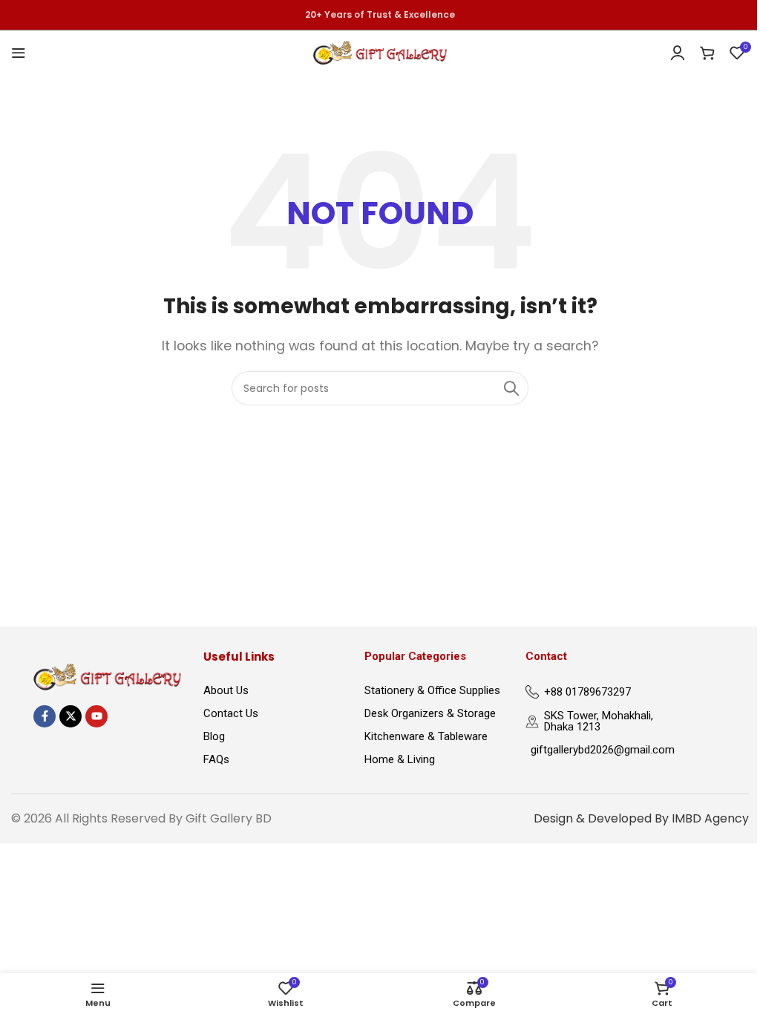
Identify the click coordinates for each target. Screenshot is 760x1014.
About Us (226, 690)
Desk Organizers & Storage (430, 713)
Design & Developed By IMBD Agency (641, 818)
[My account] (677, 53)
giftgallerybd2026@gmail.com (597, 749)
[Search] (511, 388)
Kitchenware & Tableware (426, 736)
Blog (214, 736)
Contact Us (230, 713)
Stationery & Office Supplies (432, 690)
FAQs (216, 759)
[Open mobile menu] (18, 53)
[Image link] (107, 675)
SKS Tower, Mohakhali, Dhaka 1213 (598, 721)
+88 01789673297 (587, 692)
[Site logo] (380, 51)
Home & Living (399, 759)
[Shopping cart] (707, 53)
